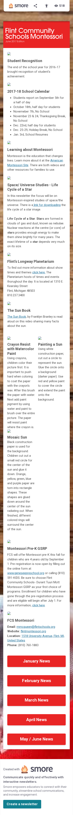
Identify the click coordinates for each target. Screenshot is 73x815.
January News (36, 661)
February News (36, 680)
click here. (38, 272)
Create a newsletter (22, 804)
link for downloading (47, 205)
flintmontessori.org (33, 631)
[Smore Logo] (19, 5)
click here (38, 605)
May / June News (36, 739)
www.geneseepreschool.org (25, 573)
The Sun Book (16, 316)
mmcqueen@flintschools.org (36, 627)
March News (36, 700)
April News (36, 719)
